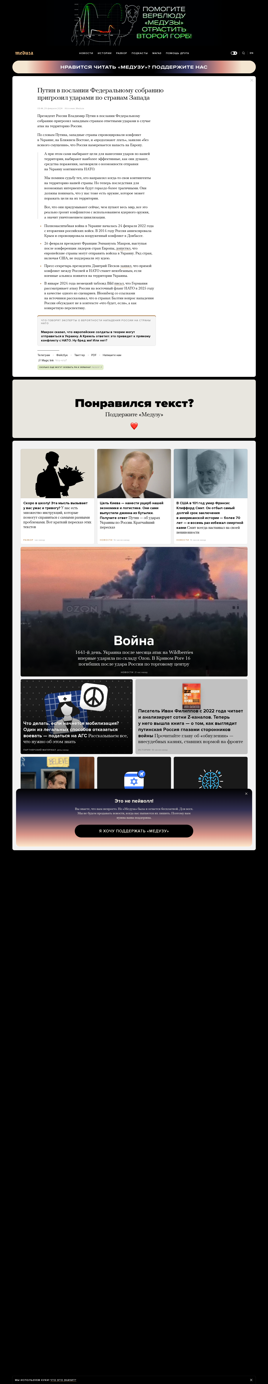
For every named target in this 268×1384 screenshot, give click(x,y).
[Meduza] (24, 53)
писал (119, 283)
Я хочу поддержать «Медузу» (134, 831)
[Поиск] (243, 53)
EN (251, 53)
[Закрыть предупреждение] (251, 1380)
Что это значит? (63, 1380)
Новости (86, 53)
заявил (125, 266)
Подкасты (140, 53)
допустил (123, 248)
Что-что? (61, 360)
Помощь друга (177, 53)
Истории (105, 53)
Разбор (121, 53)
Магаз (156, 53)
